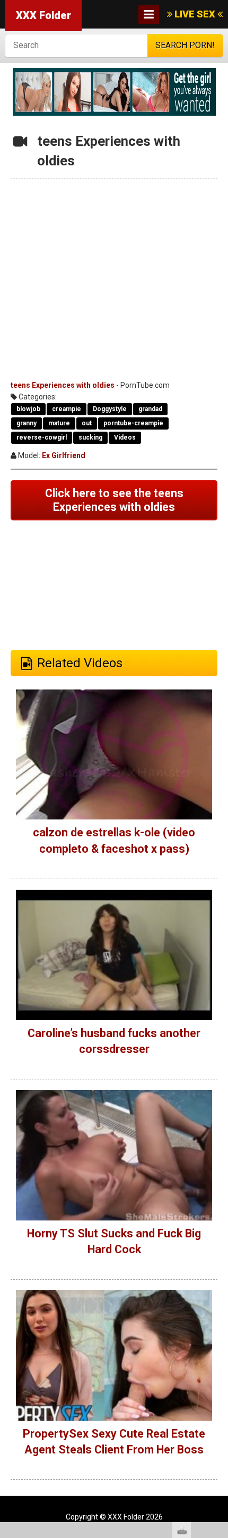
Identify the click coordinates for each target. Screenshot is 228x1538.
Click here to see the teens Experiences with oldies (114, 500)
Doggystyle (110, 409)
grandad (150, 409)
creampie (66, 409)
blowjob (28, 409)
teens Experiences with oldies (63, 385)
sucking (90, 437)
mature (59, 423)
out (87, 423)
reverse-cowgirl (41, 437)
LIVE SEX (194, 14)
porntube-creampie (133, 423)
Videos (125, 437)
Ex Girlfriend (63, 455)
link (218, 1372)
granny (26, 423)
